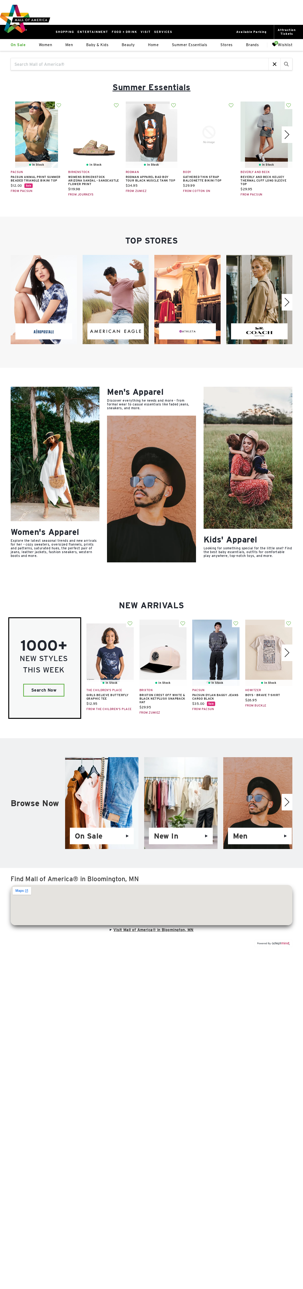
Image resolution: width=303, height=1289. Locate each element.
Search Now (44, 690)
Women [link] (45, 45)
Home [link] (153, 45)
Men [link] (69, 45)
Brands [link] (252, 45)
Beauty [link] (128, 45)
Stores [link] (226, 45)
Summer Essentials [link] (189, 45)
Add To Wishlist (58, 105)
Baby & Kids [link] (97, 45)
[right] (287, 134)
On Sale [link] (18, 45)
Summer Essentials (151, 87)
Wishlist (285, 44)
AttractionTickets (287, 32)
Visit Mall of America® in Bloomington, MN (153, 930)
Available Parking (251, 32)
